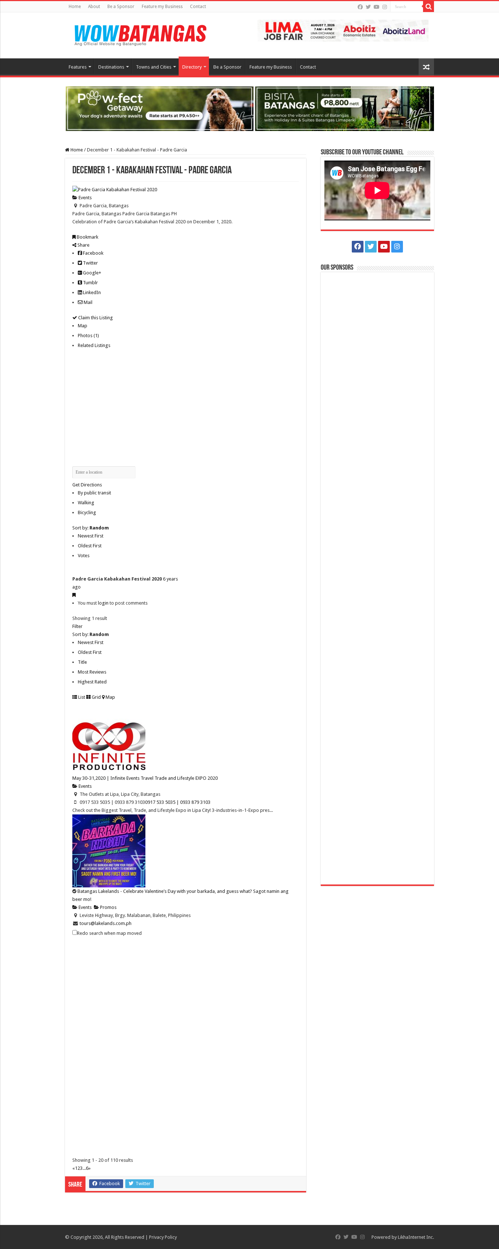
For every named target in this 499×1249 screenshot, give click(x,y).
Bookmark (87, 237)
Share (82, 245)
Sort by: (90, 528)
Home (75, 6)
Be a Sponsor (120, 6)
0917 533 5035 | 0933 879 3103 (177, 802)
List (81, 697)
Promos (108, 907)
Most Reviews (92, 672)
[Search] (428, 6)
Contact (198, 6)
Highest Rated (92, 682)
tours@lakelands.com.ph (106, 923)
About (94, 6)
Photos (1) (88, 335)
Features (78, 67)
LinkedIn (91, 292)
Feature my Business (162, 6)
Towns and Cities (153, 67)
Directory (192, 67)
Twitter (90, 263)
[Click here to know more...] (249, 108)
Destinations (111, 67)
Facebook (92, 253)
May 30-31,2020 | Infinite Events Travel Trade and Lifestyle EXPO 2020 (145, 778)
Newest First (90, 536)
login (103, 603)
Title (82, 662)
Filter (77, 626)
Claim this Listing (95, 317)
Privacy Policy (163, 1237)
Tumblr (90, 282)
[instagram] (385, 7)
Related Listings (94, 345)
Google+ (91, 272)
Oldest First (90, 545)
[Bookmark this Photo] (74, 595)
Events (84, 197)
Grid (96, 697)
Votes (83, 555)
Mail (87, 302)
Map (82, 325)
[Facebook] (360, 7)
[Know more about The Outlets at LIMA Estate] (343, 30)
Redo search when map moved (109, 933)
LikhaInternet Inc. (416, 1237)
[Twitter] (368, 7)
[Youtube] (376, 7)
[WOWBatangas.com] (140, 34)
